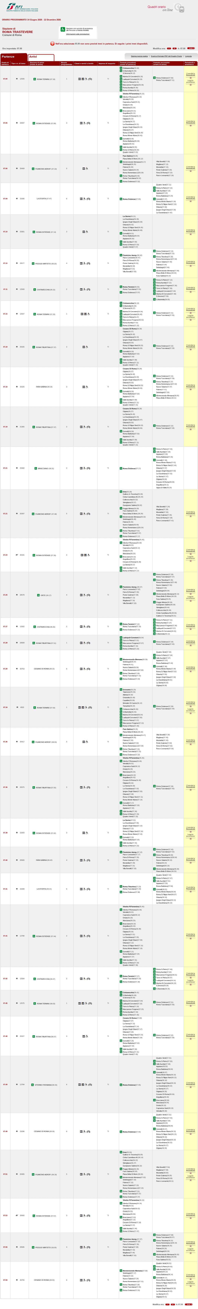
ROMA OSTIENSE (43, 123)
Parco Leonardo (162, 175)
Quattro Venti (128, 152)
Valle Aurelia (127, 147)
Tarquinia (126, 706)
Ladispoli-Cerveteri (130, 79)
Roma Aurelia (128, 88)
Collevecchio (127, 500)
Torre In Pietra (128, 82)
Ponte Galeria (161, 170)
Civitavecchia (128, 709)
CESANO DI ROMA (41, 669)
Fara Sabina (160, 276)
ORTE (43, 595)
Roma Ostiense (162, 78)
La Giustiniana (128, 124)
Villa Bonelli (160, 161)
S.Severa (126, 73)
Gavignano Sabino (130, 505)
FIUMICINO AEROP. (43, 169)
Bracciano (126, 111)
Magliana (159, 164)
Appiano (126, 144)
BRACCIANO (43, 468)
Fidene (125, 167)
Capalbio (126, 700)
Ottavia (125, 130)
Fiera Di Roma (161, 173)
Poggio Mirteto (128, 508)
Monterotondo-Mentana (131, 162)
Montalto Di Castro (130, 703)
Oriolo (125, 105)
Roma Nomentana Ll (130, 173)
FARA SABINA (41, 387)
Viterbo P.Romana (129, 97)
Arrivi (33, 56)
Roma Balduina (128, 141)
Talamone (126, 692)
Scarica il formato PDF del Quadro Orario (166, 56)
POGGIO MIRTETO (43, 264)
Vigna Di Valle (161, 488)
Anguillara (126, 113)
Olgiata (125, 119)
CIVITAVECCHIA (43, 290)
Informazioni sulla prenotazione (77, 34)
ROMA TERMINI (43, 79)
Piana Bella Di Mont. (130, 159)
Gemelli (125, 139)
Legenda (188, 56)
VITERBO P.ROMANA (43, 1085)
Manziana (126, 108)
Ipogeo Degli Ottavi (130, 127)
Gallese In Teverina (130, 494)
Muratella (159, 167)
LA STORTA (41, 199)
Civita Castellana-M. (130, 497)
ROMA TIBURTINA (43, 347)
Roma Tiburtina (128, 176)
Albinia (125, 695)
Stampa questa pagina (139, 56)
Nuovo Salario (128, 170)
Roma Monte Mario (130, 135)
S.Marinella (127, 71)
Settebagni (127, 164)
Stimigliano (127, 502)
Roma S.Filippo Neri (130, 133)
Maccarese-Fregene (130, 85)
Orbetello (126, 697)
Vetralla (125, 99)
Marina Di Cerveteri (130, 76)
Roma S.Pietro (128, 90)
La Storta (126, 121)
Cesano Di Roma (129, 116)
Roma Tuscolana (162, 80)
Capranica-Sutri (129, 102)
